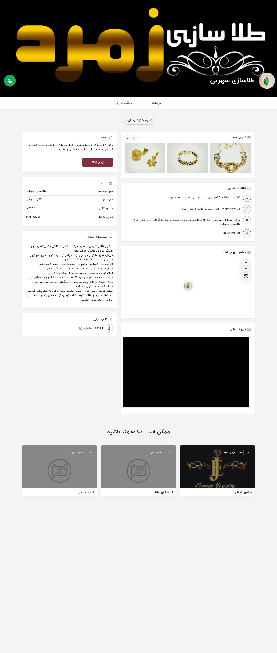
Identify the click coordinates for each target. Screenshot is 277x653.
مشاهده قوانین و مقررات (72, 149)
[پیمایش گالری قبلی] (126, 138)
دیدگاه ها (124, 103)
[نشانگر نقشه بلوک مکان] (188, 286)
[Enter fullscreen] (246, 276)
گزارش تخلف (97, 162)
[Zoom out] (246, 268)
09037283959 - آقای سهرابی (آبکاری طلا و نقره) (210, 209)
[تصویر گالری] (145, 158)
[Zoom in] (246, 262)
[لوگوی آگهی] (267, 81)
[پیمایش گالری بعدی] (133, 138)
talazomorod (231, 233)
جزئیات (156, 103)
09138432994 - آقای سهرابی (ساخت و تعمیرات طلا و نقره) (204, 198)
